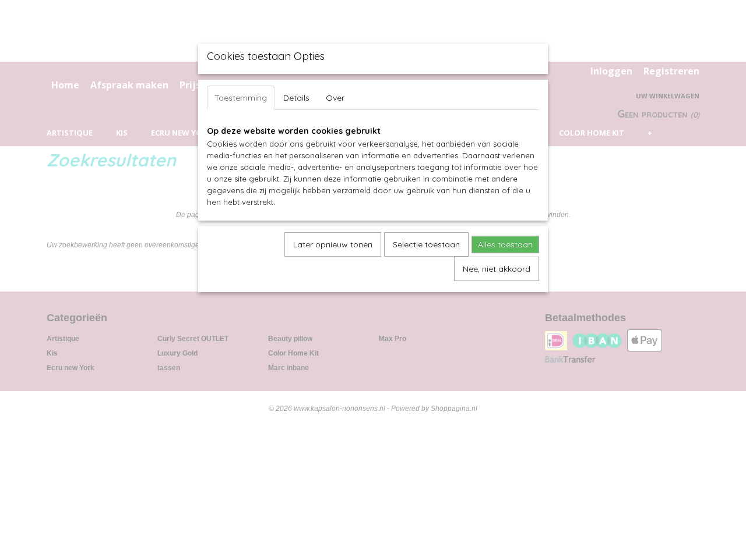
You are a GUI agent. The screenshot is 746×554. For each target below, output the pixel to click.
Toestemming (240, 98)
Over (335, 98)
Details (296, 98)
